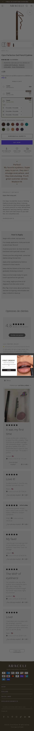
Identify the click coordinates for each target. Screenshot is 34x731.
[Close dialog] (32, 356)
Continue (9, 370)
